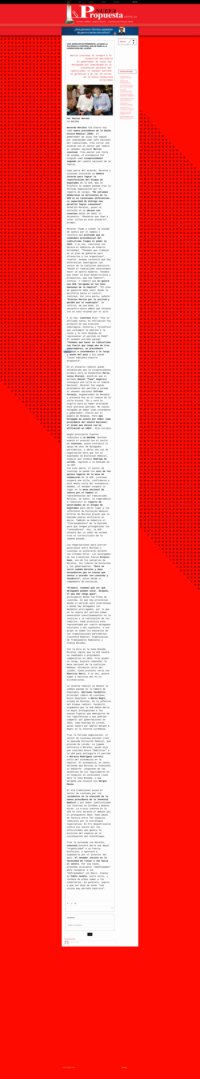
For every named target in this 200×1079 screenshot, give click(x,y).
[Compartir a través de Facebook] (67, 903)
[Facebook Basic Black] (133, 43)
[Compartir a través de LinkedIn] (75, 903)
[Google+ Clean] (136, 2)
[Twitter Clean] (133, 2)
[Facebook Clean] (135, 2)
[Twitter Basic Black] (133, 40)
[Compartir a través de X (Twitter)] (71, 903)
